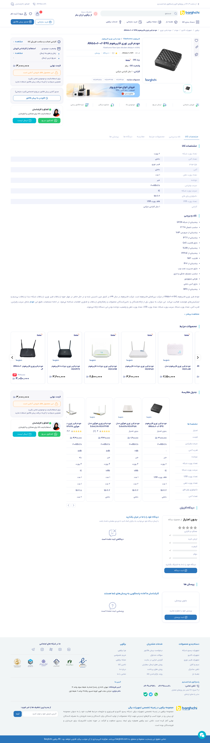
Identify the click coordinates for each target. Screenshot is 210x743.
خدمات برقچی (111, 21)
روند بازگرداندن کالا (155, 674)
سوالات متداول (156, 655)
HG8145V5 (97, 80)
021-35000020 (41, 4)
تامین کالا (122, 664)
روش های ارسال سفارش (152, 664)
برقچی (197, 30)
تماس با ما (121, 674)
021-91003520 (149, 686)
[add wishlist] (196, 40)
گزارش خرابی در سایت (153, 660)
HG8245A (120, 80)
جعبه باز (169, 21)
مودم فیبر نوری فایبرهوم (111, 39)
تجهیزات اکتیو (186, 30)
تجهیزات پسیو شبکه (190, 650)
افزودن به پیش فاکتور (35, 98)
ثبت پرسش (179, 617)
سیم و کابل (194, 664)
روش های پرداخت (155, 669)
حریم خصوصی (120, 655)
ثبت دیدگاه (179, 570)
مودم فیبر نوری (165, 30)
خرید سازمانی (132, 21)
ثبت (17, 714)
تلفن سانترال (193, 669)
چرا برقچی (122, 650)
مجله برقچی (152, 21)
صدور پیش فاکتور (21, 21)
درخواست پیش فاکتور (153, 650)
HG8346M (109, 80)
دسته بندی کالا (188, 22)
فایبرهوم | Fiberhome (130, 39)
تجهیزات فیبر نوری (191, 660)
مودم (176, 30)
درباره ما (122, 669)
